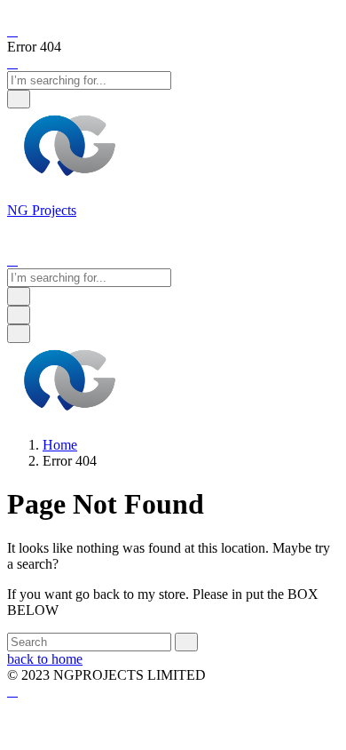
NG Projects (41, 210)
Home (60, 444)
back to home (45, 658)
